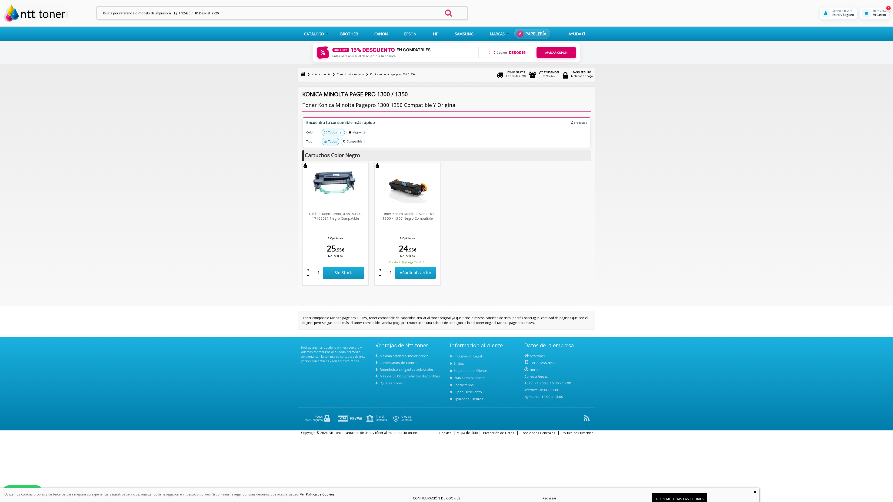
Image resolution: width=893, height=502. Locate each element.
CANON (381, 33)
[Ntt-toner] (303, 74)
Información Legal (467, 356)
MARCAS (497, 33)
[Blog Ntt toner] (587, 420)
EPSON (410, 33)
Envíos (458, 363)
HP (435, 33)
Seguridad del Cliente (470, 370)
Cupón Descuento (467, 392)
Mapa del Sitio (467, 432)
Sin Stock (343, 272)
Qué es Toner (392, 383)
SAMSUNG (464, 33)
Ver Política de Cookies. (317, 494)
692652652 (549, 74)
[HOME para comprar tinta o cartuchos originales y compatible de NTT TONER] (36, 21)
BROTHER (349, 33)
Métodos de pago (582, 74)
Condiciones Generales (538, 433)
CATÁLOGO (314, 33)
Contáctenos (463, 385)
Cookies (445, 433)
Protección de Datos (498, 433)
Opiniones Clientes (468, 398)
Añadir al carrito (415, 272)
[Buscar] (448, 11)
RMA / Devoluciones (469, 377)
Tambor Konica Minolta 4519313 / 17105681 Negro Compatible (335, 216)
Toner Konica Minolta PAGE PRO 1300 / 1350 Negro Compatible (408, 216)
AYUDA (575, 33)
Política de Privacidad (577, 433)
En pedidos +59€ (516, 74)
